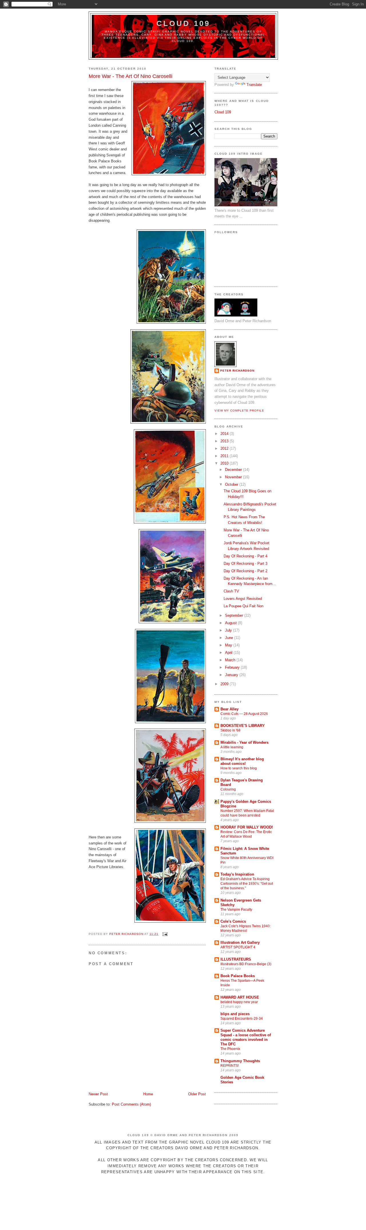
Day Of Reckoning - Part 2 (245, 571)
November (234, 477)
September (234, 615)
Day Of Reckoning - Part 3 (245, 563)
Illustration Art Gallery (240, 942)
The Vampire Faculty (236, 910)
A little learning (231, 747)
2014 (225, 433)
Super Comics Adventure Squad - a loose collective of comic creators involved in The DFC (245, 1037)
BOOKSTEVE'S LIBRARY (242, 725)
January (232, 675)
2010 (225, 463)
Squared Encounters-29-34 (241, 1019)
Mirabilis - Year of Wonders (244, 742)
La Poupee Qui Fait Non (243, 606)
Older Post (197, 1094)
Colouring (228, 789)
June (229, 638)
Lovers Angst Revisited (243, 598)
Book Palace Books (237, 976)
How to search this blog (238, 768)
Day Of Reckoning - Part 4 (245, 556)
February (233, 667)
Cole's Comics (233, 921)
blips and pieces (235, 1014)
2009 (225, 684)
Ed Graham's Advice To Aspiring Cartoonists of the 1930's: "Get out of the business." (246, 883)
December (234, 469)
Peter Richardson (237, 370)
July (229, 630)
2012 (225, 448)
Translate (254, 84)
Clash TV (231, 591)
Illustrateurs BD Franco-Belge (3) (245, 964)
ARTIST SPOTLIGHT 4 (237, 947)
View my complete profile (239, 410)
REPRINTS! (229, 1066)
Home (148, 1094)
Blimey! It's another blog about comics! (242, 761)
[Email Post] (165, 933)
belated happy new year (239, 1002)
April (229, 652)
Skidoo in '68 (230, 730)
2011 (225, 456)
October (232, 484)
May (229, 645)
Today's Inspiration (237, 874)
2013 (225, 441)
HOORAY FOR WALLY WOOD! (246, 827)
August (231, 623)
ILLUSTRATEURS (235, 959)
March (230, 660)
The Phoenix (230, 1049)
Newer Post (98, 1094)
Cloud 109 (183, 23)
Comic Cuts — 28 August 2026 (244, 714)
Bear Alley (229, 709)
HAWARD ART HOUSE (239, 997)
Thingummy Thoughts (240, 1061)
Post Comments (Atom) (131, 1104)
